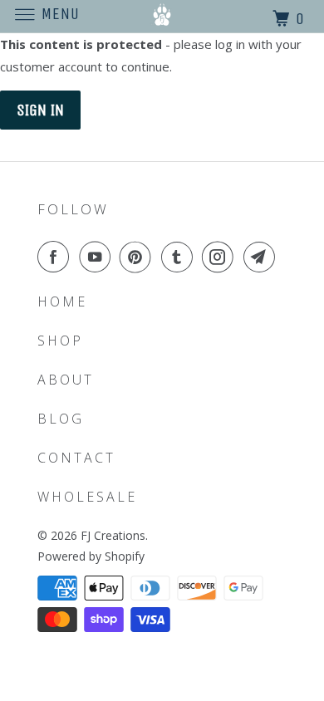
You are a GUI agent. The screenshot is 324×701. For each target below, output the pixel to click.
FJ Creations (113, 535)
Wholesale (87, 497)
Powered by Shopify (91, 556)
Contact (76, 458)
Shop (60, 340)
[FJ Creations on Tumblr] (180, 256)
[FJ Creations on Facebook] (56, 256)
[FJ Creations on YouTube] (98, 256)
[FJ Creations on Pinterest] (139, 256)
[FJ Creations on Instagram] (221, 256)
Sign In (40, 110)
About (65, 379)
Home (62, 301)
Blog (60, 418)
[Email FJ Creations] (262, 256)
